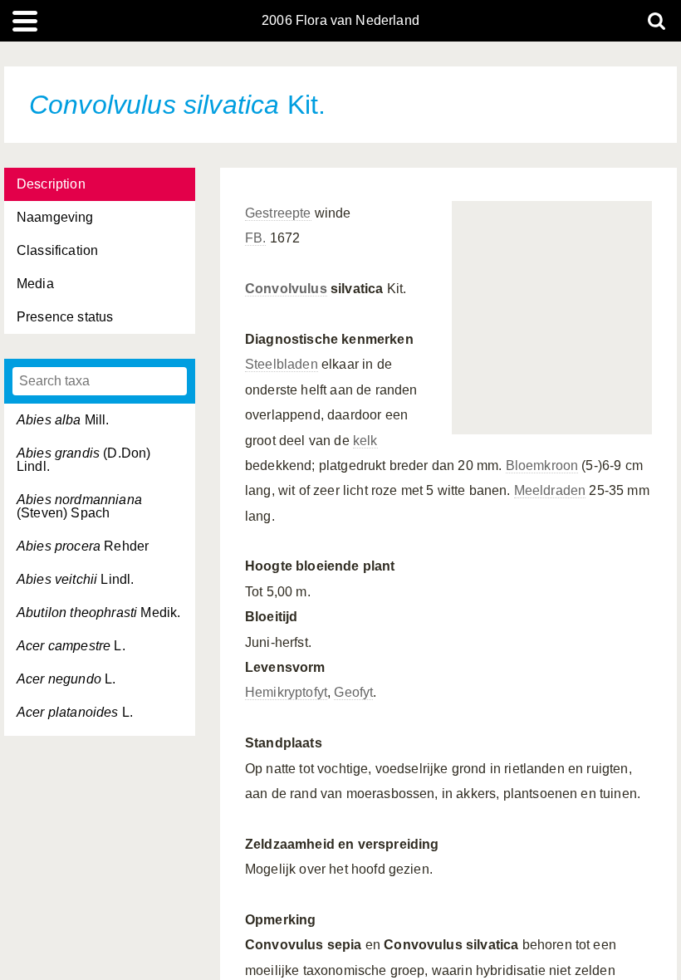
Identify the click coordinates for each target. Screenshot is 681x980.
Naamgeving (55, 217)
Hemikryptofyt (286, 692)
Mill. (63, 420)
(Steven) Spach (79, 506)
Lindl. (75, 579)
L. (71, 646)
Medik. (98, 612)
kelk (365, 441)
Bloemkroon (542, 465)
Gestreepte (278, 213)
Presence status (65, 317)
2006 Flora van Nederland (340, 20)
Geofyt (353, 692)
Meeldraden (550, 490)
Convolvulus (286, 289)
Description (51, 184)
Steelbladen (281, 364)
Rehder (83, 546)
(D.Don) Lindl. (83, 459)
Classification (57, 250)
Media (35, 284)
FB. (255, 238)
